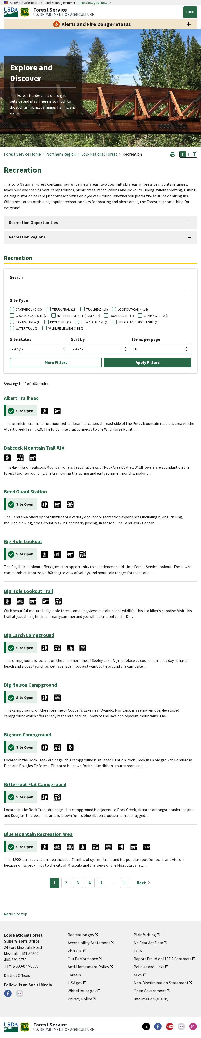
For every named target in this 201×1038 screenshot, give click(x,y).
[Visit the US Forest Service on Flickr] (181, 1026)
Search (16, 277)
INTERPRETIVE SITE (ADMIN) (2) (78, 315)
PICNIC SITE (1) (60, 322)
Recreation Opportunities (33, 222)
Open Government (150, 991)
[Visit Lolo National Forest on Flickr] (20, 993)
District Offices (17, 975)
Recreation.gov (81, 935)
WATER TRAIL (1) (27, 328)
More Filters (56, 362)
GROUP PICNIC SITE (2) (32, 315)
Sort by (78, 339)
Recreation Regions (27, 237)
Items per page (146, 339)
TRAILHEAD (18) (97, 309)
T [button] (182, 154)
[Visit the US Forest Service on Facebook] (158, 1026)
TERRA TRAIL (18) (64, 309)
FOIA (138, 951)
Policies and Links (149, 967)
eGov (138, 975)
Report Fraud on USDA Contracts (162, 959)
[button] (173, 154)
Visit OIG (75, 951)
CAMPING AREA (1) (157, 315)
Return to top (15, 914)
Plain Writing (145, 935)
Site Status (20, 339)
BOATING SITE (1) (122, 315)
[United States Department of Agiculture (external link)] (12, 12)
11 (125, 883)
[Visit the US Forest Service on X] (146, 1026)
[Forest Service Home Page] (24, 12)
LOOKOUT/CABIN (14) (133, 309)
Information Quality (151, 999)
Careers (74, 975)
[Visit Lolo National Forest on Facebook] (8, 993)
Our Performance (83, 959)
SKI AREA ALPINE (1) (95, 322)
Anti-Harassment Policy (88, 967)
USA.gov (75, 983)
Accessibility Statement (89, 943)
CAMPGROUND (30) (29, 309)
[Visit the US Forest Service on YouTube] (170, 1026)
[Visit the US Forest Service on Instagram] (193, 1026)
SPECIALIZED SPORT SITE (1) (138, 322)
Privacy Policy (80, 999)
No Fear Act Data (148, 943)
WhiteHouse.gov (82, 991)
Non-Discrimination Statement (161, 983)
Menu (190, 12)
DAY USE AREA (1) (28, 322)
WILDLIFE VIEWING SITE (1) (66, 328)
